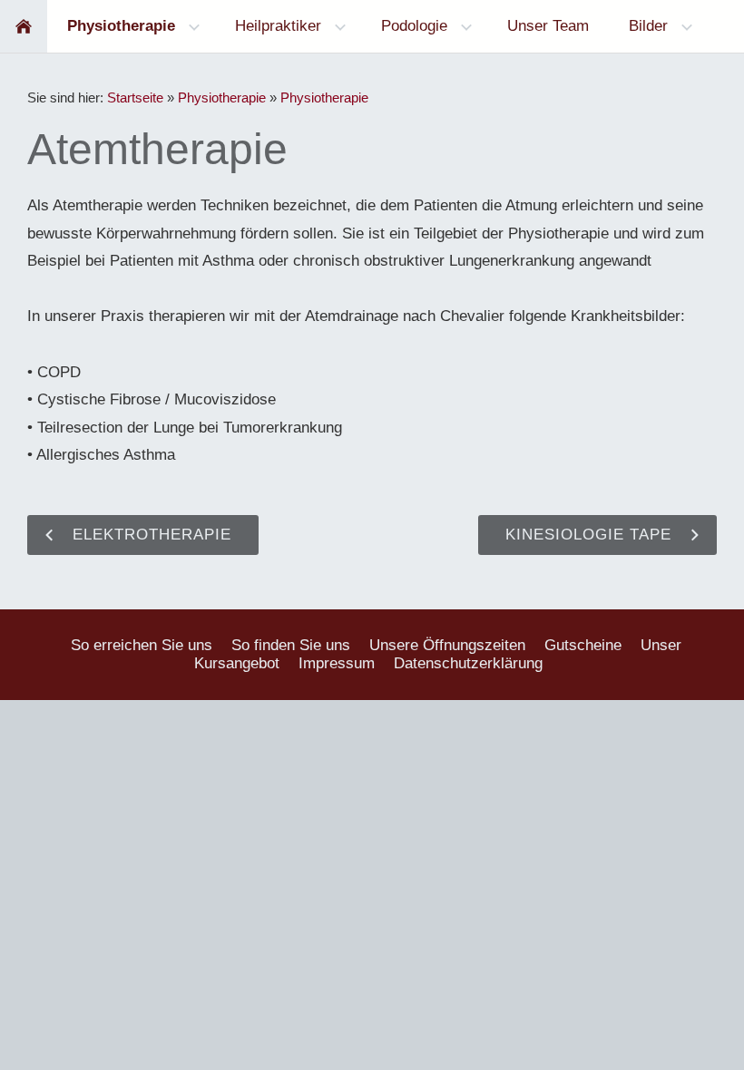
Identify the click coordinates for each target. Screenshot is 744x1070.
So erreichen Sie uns (141, 645)
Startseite (135, 97)
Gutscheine (583, 645)
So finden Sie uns (290, 645)
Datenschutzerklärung (468, 663)
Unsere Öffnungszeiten (447, 645)
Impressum (337, 663)
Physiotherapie (222, 97)
